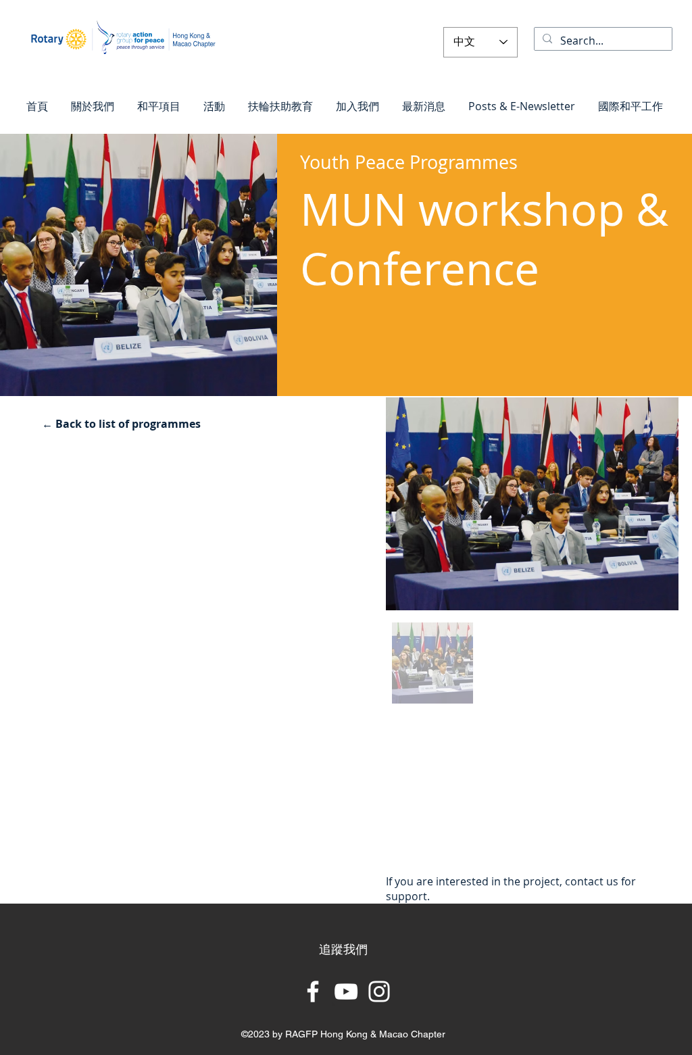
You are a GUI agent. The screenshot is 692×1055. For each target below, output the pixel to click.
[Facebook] (313, 991)
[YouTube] (346, 991)
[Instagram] (379, 991)
